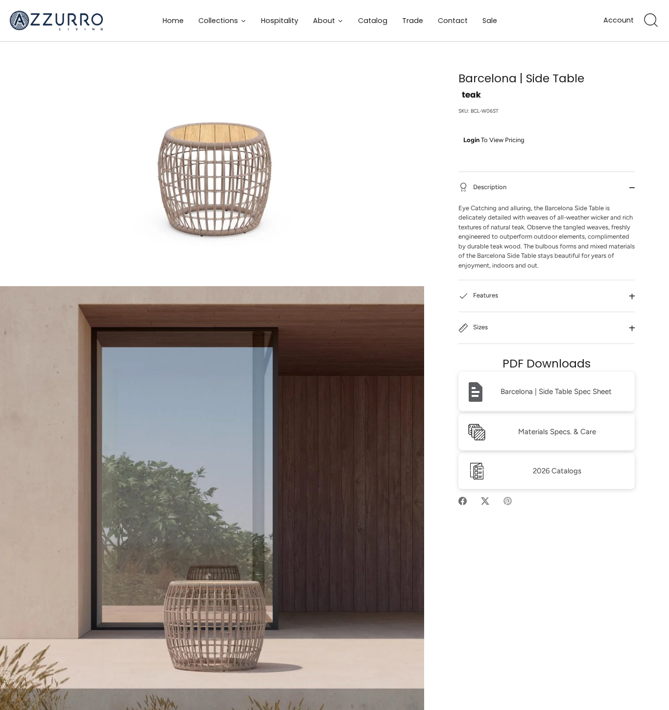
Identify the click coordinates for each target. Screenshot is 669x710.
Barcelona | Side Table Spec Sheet (556, 392)
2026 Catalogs (557, 471)
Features (485, 295)
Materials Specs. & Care (557, 432)
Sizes (480, 327)
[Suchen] (651, 20)
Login (471, 140)
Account (618, 20)
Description (489, 187)
